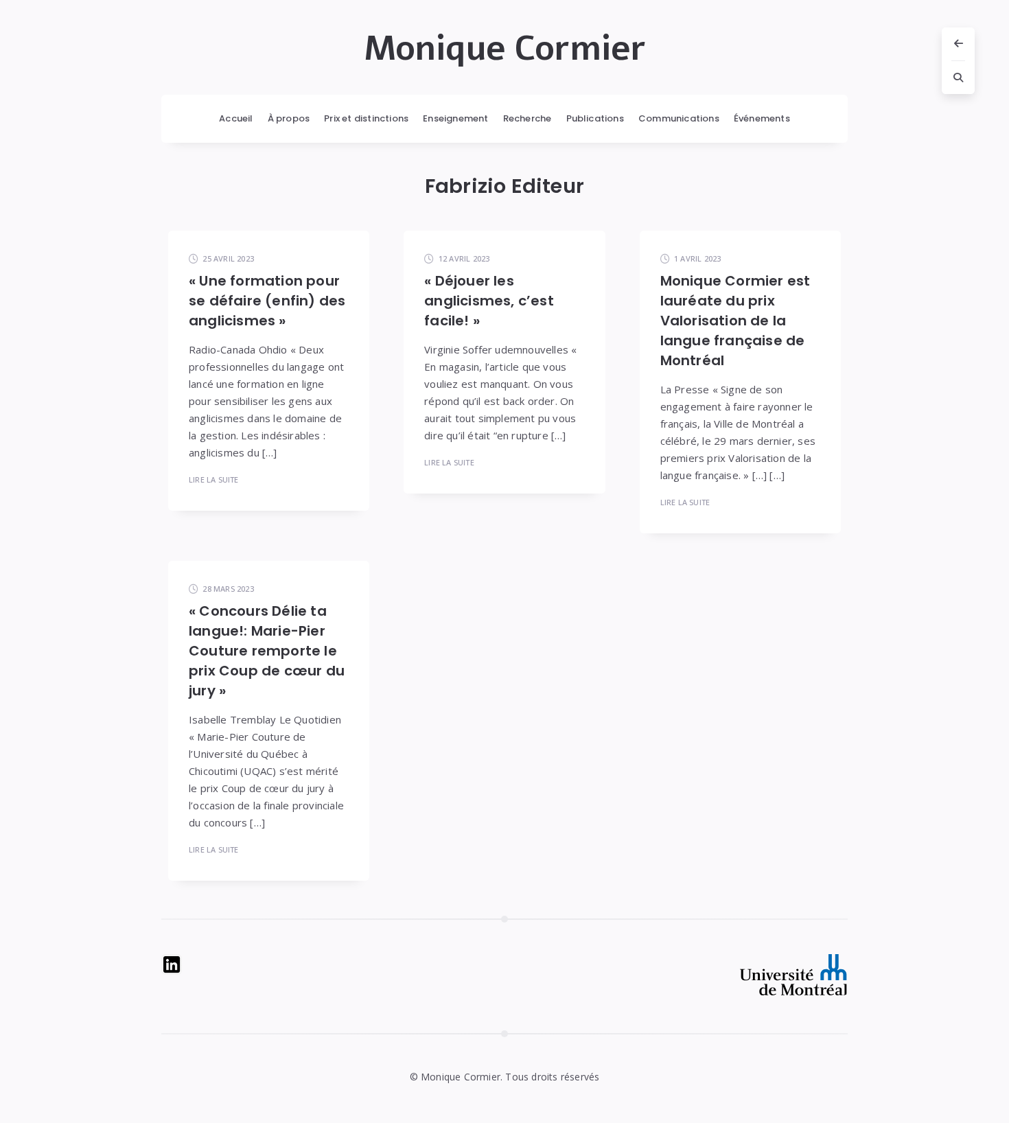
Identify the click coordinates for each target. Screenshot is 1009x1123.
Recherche (527, 118)
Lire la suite (214, 479)
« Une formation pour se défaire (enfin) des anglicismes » (267, 300)
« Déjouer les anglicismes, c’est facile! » (489, 300)
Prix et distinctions (366, 118)
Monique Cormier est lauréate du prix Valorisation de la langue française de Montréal (735, 320)
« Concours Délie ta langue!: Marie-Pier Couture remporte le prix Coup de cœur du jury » (267, 650)
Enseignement (455, 118)
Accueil (236, 118)
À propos (289, 118)
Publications (595, 118)
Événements (762, 118)
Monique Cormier (504, 49)
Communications (678, 118)
